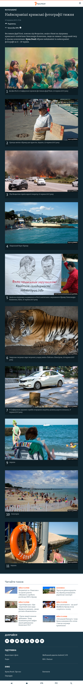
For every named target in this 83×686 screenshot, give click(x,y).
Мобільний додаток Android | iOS (55, 655)
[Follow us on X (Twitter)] (12, 641)
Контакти (46, 672)
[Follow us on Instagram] (27, 641)
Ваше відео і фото (11, 655)
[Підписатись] (42, 641)
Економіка (60, 588)
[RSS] (32, 641)
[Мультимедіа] (27, 683)
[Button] (10, 24)
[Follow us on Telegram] (22, 641)
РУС (56, 683)
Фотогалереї (11, 10)
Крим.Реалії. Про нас (13, 672)
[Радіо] (12, 683)
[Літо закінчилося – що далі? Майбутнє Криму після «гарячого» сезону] (49, 604)
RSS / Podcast (47, 659)
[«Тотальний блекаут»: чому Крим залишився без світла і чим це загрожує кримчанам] (49, 618)
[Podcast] (37, 641)
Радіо (7, 659)
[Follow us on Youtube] (17, 641)
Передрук (9, 676)
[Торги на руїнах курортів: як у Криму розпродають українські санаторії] (49, 590)
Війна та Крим (24, 588)
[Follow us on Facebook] (7, 641)
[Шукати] (71, 683)
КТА (41, 683)
